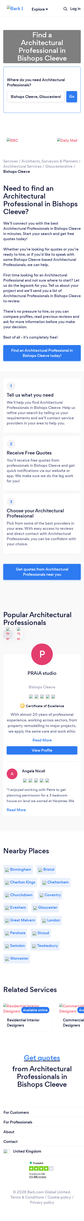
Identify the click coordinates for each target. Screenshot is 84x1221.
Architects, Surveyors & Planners (50, 161)
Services (10, 161)
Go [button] (71, 96)
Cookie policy (59, 1197)
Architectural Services (22, 166)
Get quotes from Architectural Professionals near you (42, 572)
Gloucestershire (59, 166)
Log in (75, 8)
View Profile (42, 750)
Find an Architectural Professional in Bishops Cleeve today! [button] (42, 353)
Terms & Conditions (27, 1197)
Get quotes (42, 1058)
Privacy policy (42, 1202)
